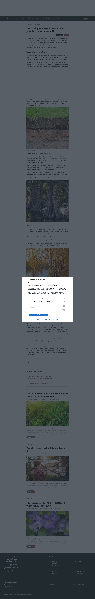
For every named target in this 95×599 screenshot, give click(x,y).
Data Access (47, 319)
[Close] (70, 280)
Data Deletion (40, 319)
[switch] (63, 301)
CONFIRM (38, 314)
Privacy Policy (55, 319)
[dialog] (47, 299)
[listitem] (47, 298)
